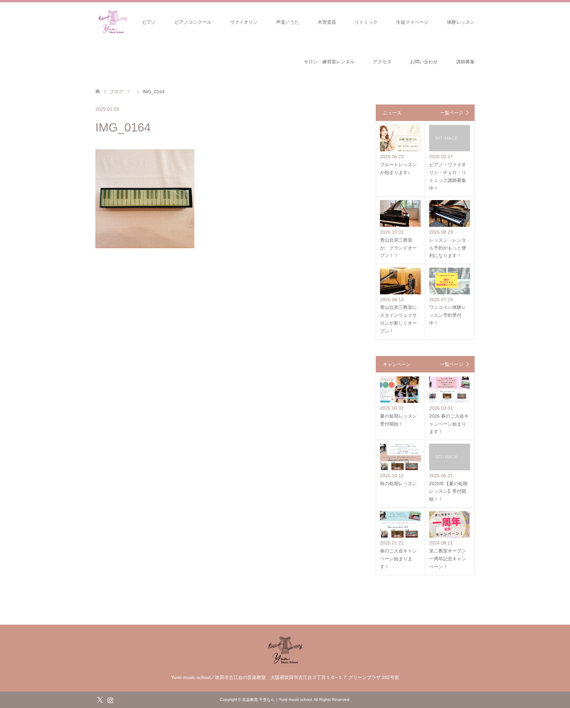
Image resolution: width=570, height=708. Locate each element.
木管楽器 (327, 22)
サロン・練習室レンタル (329, 61)
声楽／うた (287, 22)
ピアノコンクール (192, 22)
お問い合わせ (424, 61)
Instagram (110, 699)
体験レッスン (461, 22)
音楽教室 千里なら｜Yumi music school (277, 699)
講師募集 (465, 61)
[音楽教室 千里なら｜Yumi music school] (285, 662)
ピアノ (149, 22)
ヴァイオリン (244, 22)
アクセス (382, 61)
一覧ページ (451, 112)
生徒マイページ (412, 22)
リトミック (366, 22)
